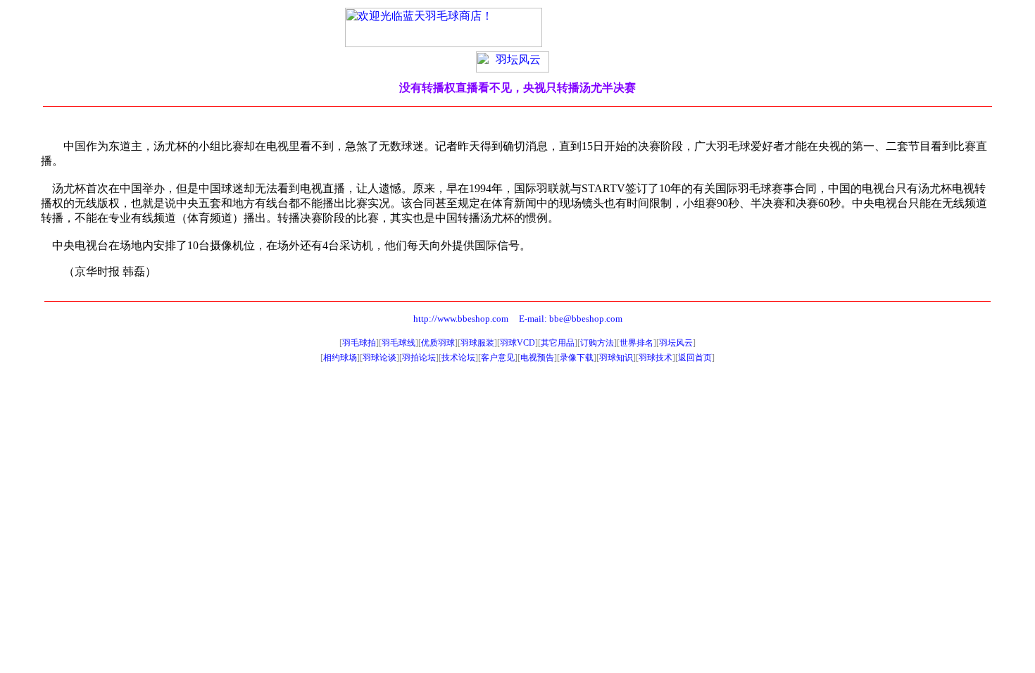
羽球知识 (616, 358)
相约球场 (340, 358)
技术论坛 (458, 358)
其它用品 (558, 343)
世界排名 (636, 343)
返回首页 (695, 358)
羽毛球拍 (359, 343)
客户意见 (498, 358)
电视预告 (537, 358)
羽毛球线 (398, 343)
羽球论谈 (379, 358)
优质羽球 (438, 343)
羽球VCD (517, 343)
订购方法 (597, 343)
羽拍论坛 (419, 358)
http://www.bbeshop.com (460, 318)
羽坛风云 (676, 343)
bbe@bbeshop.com (585, 318)
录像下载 (577, 358)
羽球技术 (655, 358)
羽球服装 (477, 343)
